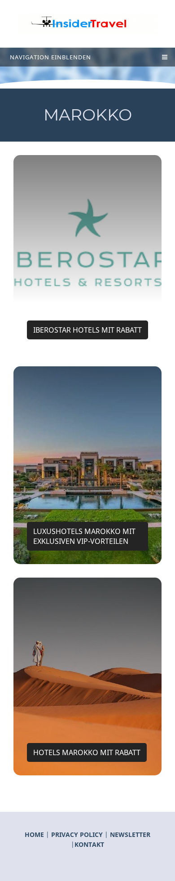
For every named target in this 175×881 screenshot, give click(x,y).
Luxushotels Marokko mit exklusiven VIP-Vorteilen (84, 536)
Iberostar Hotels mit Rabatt (87, 330)
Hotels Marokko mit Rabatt (86, 752)
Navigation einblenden (50, 57)
